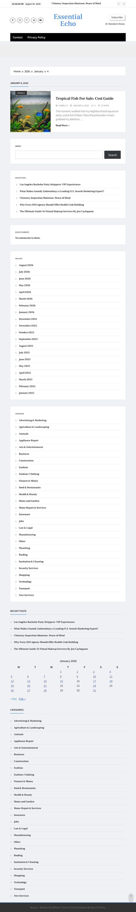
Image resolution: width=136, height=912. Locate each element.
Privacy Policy (36, 37)
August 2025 (26, 346)
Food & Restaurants (30, 487)
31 (94, 690)
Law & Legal (26, 527)
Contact (18, 37)
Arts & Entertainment (31, 447)
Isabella (63, 105)
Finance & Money (28, 480)
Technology (25, 581)
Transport (24, 588)
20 (28, 686)
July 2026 (24, 271)
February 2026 (27, 305)
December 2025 (28, 319)
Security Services (28, 568)
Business (24, 454)
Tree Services (26, 595)
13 (28, 681)
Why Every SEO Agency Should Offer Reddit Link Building (52, 204)
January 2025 (26, 393)
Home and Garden (29, 501)
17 (94, 681)
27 (28, 690)
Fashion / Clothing (29, 474)
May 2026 (24, 285)
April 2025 (25, 372)
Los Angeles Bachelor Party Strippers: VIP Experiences (50, 184)
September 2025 (28, 339)
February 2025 (27, 386)
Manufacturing (27, 534)
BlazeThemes (98, 907)
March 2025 (25, 379)
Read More (62, 125)
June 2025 (25, 359)
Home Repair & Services (32, 507)
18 (110, 681)
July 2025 (24, 352)
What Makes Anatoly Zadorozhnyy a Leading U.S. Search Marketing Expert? (62, 191)
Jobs (21, 521)
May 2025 (24, 366)
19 (12, 686)
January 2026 (26, 312)
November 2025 (28, 325)
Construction (26, 460)
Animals (21, 93)
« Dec (13, 699)
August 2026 (26, 265)
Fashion (23, 467)
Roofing (23, 554)
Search (18, 146)
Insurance (24, 514)
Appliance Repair (28, 440)
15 (61, 681)
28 (45, 690)
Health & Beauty (28, 494)
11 (110, 676)
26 (12, 690)
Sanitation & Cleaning (31, 561)
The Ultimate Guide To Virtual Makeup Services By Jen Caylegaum (57, 211)
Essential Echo (68, 20)
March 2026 (26, 298)
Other (22, 541)
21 (45, 686)
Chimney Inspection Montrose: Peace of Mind (76, 3)
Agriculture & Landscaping (34, 427)
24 (94, 686)
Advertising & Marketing (32, 420)
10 (94, 676)
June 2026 (25, 278)
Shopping (24, 575)
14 (45, 681)
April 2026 (25, 292)
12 (12, 681)
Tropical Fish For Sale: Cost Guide (84, 98)
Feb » (22, 699)
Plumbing (24, 548)
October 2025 (26, 332)
